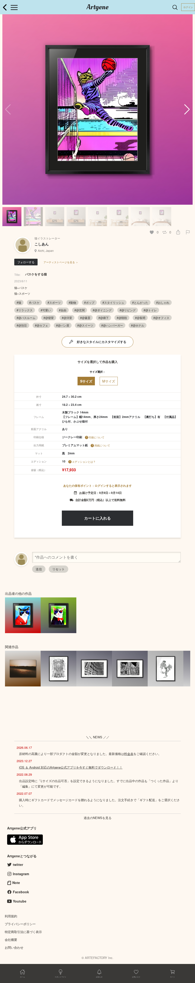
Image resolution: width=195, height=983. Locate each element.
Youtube (19, 901)
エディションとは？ (84, 461)
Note (16, 882)
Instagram (21, 873)
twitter (18, 864)
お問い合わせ (14, 947)
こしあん (41, 244)
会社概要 (11, 939)
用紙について (102, 445)
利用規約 (11, 916)
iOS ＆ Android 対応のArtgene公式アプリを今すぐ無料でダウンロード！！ (70, 767)
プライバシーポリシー (20, 924)
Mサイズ (108, 381)
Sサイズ (86, 381)
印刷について (96, 437)
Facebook (21, 891)
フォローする (25, 262)
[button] (187, 109)
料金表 (128, 753)
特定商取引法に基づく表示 (23, 931)
